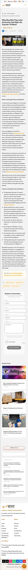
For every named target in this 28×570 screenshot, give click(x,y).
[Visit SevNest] (19, 1)
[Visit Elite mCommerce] (23, 1)
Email (6, 307)
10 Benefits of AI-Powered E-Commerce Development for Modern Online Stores (12, 479)
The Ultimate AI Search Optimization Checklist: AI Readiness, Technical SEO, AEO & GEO (14, 472)
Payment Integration (11, 13)
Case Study (17, 535)
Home (3, 523)
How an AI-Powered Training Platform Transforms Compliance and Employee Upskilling (12, 464)
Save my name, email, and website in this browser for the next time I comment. (14, 336)
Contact (4, 531)
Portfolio (16, 533)
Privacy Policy (10, 567)
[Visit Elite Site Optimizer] (10, 1)
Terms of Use (18, 567)
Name (6, 300)
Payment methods (6, 285)
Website (7, 314)
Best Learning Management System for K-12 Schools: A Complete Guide (14, 492)
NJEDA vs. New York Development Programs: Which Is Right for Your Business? (13, 485)
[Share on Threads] (7, 561)
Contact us (13, 447)
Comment (7, 321)
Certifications (18, 531)
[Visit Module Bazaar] (5, 1)
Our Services (5, 533)
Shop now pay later (15, 285)
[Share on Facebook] (21, 561)
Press (15, 528)
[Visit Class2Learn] (15, 1)
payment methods (9, 205)
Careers (16, 526)
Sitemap (4, 528)
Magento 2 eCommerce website (15, 171)
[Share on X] (3, 561)
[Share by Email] (24, 561)
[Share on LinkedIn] (17, 561)
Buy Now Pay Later (19, 133)
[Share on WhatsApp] (14, 561)
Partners (16, 523)
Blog (5, 13)
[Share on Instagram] (10, 561)
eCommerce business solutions (10, 94)
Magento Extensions (10, 282)
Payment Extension (20, 282)
